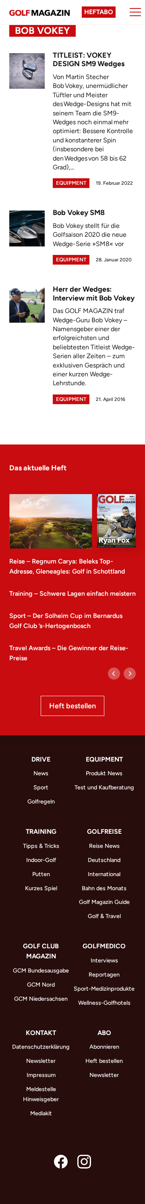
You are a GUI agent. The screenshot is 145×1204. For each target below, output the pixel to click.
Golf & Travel (104, 916)
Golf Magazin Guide (104, 902)
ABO (104, 1033)
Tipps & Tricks (41, 845)
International (104, 874)
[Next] (130, 674)
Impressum (41, 1075)
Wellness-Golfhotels (104, 1002)
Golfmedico (104, 946)
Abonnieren (104, 1046)
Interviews (104, 960)
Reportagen (104, 974)
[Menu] (135, 12)
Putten (41, 874)
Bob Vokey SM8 (79, 212)
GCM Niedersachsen (41, 998)
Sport (40, 787)
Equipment (71, 183)
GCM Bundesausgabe (41, 970)
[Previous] (114, 674)
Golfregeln (41, 801)
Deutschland (104, 860)
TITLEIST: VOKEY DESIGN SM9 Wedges (88, 60)
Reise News (104, 845)
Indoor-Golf (41, 860)
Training (41, 831)
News (40, 773)
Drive (40, 759)
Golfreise (104, 831)
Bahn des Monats (104, 888)
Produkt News (104, 773)
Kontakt (41, 1033)
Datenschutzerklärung (41, 1046)
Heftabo (98, 12)
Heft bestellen (72, 705)
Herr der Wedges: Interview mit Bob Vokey (94, 294)
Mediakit (41, 1113)
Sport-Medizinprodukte (104, 988)
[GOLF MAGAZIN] (39, 12)
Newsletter (41, 1060)
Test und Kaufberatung (104, 787)
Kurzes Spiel (41, 888)
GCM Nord (41, 984)
